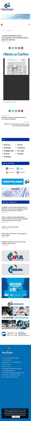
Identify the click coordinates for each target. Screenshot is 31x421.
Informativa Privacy (15, 375)
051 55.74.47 (7, 366)
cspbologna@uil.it (10, 370)
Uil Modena (7, 148)
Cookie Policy (5, 375)
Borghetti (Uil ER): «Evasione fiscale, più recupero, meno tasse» (13, 242)
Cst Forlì (19, 145)
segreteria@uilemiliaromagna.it (13, 368)
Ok (16, 417)
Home (3, 30)
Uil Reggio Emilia (9, 151)
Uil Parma (7, 154)
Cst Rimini (20, 154)
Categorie (9, 30)
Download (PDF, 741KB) (9, 102)
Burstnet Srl (17, 418)
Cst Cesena (20, 151)
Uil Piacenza (7, 157)
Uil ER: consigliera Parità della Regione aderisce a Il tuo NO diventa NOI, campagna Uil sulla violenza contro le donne (15, 218)
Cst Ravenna (21, 148)
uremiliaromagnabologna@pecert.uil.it (14, 373)
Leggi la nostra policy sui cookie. (18, 415)
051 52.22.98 (6, 364)
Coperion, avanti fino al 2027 (10, 227)
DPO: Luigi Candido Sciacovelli (10, 377)
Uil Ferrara (7, 145)
